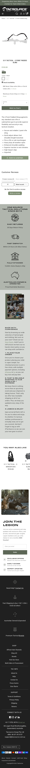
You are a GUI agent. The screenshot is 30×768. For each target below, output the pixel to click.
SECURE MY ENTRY (7, 390)
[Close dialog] (29, 373)
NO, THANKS (7, 393)
